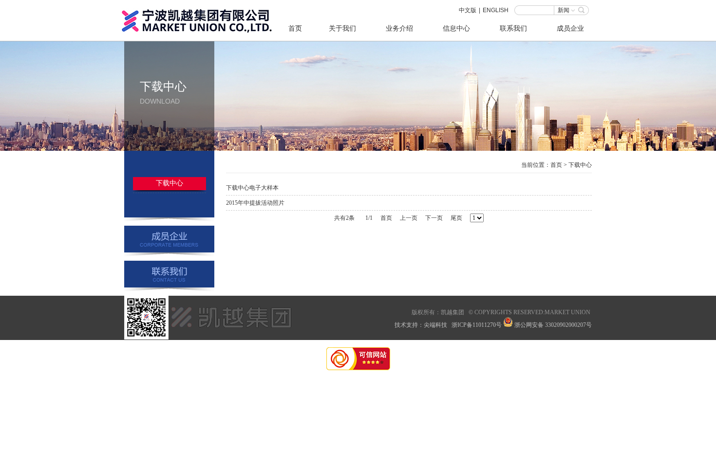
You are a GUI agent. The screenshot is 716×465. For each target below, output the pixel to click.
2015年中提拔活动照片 (255, 202)
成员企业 (570, 28)
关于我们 (342, 28)
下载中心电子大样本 (252, 187)
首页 (295, 28)
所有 (429, 312)
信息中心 (456, 28)
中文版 (467, 10)
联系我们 (513, 28)
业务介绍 (399, 28)
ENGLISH (496, 10)
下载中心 (169, 183)
